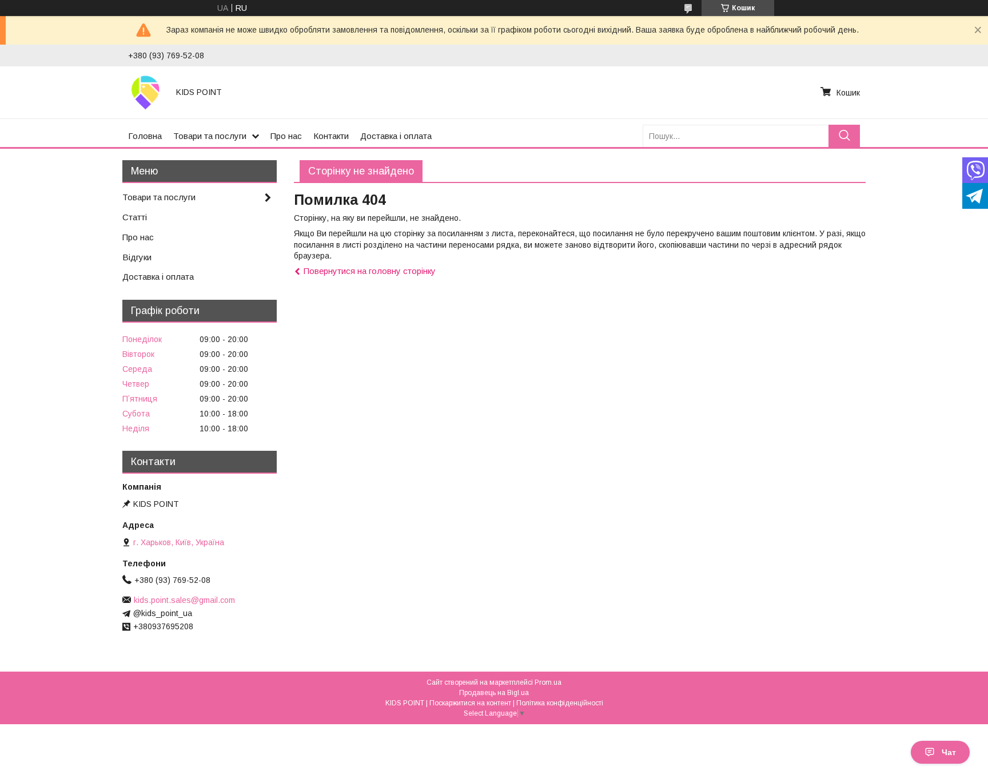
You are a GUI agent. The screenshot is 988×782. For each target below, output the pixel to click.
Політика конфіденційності (559, 703)
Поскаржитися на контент (470, 703)
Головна (145, 136)
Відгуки (137, 257)
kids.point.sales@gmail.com (184, 600)
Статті (134, 217)
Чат (949, 752)
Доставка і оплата (396, 136)
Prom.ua (548, 682)
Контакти (331, 136)
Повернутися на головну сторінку (370, 271)
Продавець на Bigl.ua (494, 693)
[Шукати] (844, 136)
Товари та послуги (209, 136)
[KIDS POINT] (145, 92)
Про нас (286, 136)
